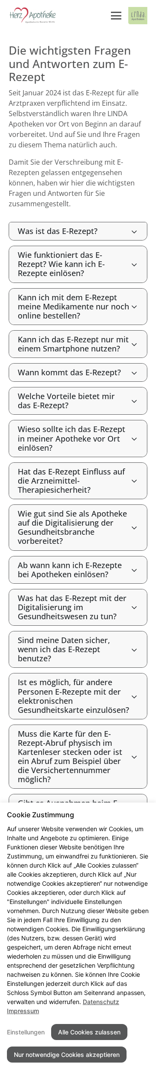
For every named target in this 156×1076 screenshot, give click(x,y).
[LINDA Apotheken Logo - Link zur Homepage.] (137, 15)
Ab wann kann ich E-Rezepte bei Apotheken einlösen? (70, 569)
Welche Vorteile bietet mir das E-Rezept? (66, 400)
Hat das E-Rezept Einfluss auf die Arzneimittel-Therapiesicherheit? (71, 480)
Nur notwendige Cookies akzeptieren (67, 1054)
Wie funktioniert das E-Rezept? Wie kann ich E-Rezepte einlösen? (61, 264)
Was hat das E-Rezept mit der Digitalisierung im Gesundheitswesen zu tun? (72, 607)
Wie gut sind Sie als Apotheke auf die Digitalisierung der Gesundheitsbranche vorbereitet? (72, 527)
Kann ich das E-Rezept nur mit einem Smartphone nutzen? (73, 344)
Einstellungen (26, 1032)
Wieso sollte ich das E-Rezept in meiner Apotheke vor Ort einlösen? (71, 438)
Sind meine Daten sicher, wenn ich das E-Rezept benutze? (64, 649)
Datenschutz (101, 1001)
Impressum (23, 1010)
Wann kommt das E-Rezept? (69, 372)
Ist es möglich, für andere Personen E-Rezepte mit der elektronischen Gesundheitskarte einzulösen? (73, 696)
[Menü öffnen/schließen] (116, 16)
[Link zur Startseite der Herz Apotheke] (33, 15)
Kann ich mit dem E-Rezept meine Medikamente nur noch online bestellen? (73, 306)
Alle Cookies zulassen (89, 1032)
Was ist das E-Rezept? (58, 231)
